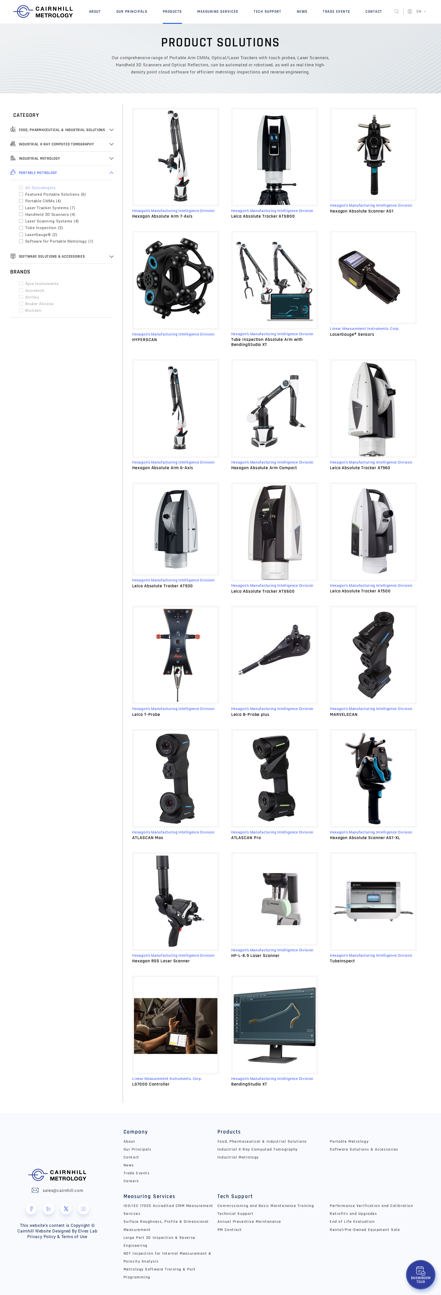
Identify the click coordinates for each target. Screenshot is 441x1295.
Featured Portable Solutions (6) (55, 194)
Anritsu (32, 297)
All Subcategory (40, 187)
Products (172, 11)
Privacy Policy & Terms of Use (57, 1236)
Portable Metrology (349, 1141)
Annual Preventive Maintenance (249, 1221)
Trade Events (336, 11)
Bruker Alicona (39, 303)
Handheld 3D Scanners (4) (50, 214)
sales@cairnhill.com (63, 1190)
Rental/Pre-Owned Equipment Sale (365, 1229)
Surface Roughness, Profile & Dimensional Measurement (166, 1225)
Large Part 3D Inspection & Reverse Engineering (159, 1241)
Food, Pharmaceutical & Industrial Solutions (262, 1141)
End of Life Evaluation (352, 1221)
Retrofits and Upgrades (353, 1213)
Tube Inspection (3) (44, 227)
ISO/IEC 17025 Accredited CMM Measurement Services (168, 1209)
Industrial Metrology (238, 1157)
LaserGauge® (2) (41, 234)
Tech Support (267, 11)
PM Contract (229, 1229)
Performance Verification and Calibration (371, 1205)
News (302, 11)
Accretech (35, 290)
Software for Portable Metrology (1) (59, 241)
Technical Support (235, 1213)
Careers (131, 1181)
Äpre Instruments (42, 283)
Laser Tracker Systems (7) (50, 207)
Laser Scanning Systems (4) (52, 220)
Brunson (33, 310)
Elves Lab (87, 1231)
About (95, 11)
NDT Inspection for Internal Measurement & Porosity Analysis (168, 1257)
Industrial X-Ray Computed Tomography (257, 1149)
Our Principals (131, 11)
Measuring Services (217, 11)
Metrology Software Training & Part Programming (160, 1273)
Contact (373, 11)
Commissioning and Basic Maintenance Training (265, 1205)
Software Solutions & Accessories (364, 1149)
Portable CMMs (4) (43, 200)
